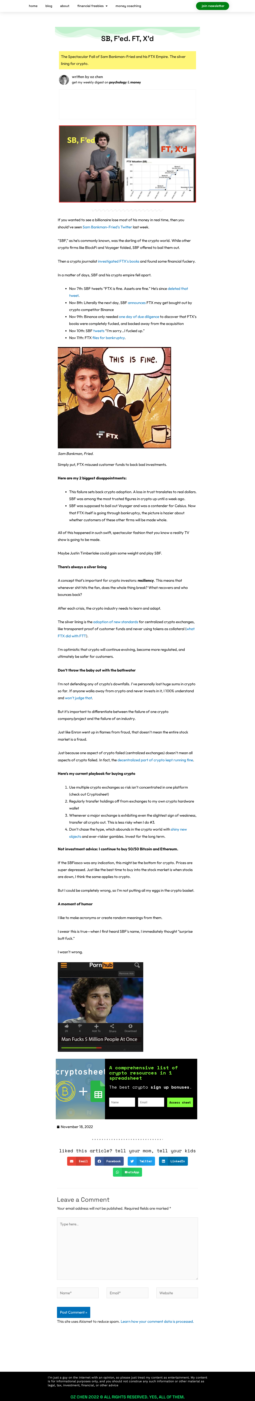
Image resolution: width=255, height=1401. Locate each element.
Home (33, 6)
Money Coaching (128, 6)
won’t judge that (78, 697)
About (64, 6)
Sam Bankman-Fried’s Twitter (107, 227)
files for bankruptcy (108, 337)
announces (137, 302)
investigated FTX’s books (118, 261)
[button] (79, 1161)
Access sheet (180, 1102)
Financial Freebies (90, 6)
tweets (98, 330)
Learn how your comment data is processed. (157, 1321)
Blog (48, 6)
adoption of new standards (115, 621)
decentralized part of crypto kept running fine (155, 760)
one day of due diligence (139, 316)
